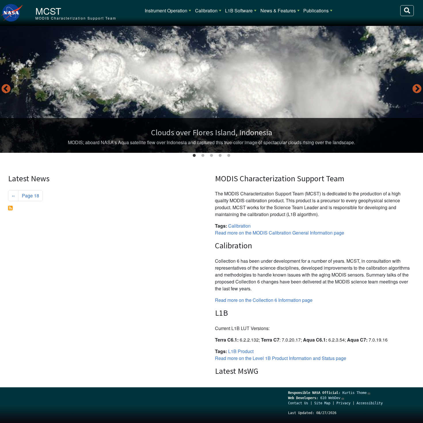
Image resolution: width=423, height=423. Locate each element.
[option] (211, 89)
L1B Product (241, 351)
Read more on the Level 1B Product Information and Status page (280, 358)
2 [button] (203, 156)
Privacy (343, 403)
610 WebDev (330, 398)
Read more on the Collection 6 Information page (264, 300)
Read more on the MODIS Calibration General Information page (279, 232)
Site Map (322, 403)
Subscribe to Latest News (10, 208)
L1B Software (239, 10)
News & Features (278, 10)
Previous (6, 89)
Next (417, 89)
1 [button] (194, 156)
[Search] (407, 10)
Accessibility (370, 403)
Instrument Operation (166, 10)
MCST (48, 10)
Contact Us (298, 403)
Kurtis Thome (354, 393)
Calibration (206, 10)
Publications (316, 10)
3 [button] (211, 156)
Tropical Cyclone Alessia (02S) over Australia (211, 132)
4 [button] (220, 156)
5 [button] (229, 156)
